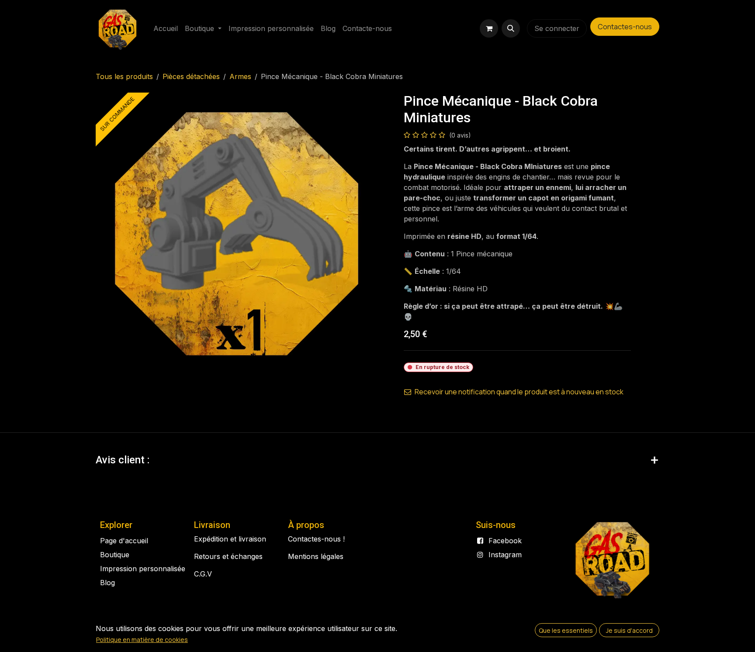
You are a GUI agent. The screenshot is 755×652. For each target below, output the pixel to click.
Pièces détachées (191, 76)
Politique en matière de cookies (142, 639)
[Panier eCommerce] (489, 28)
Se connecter (556, 28)
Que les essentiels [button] (566, 630)
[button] (511, 28)
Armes (240, 76)
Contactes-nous (625, 26)
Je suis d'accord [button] (629, 630)
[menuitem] (165, 28)
